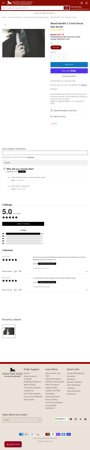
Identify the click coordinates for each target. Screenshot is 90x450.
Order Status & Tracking (30, 377)
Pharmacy (71, 394)
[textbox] (45, 153)
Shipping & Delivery (32, 382)
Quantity (53, 52)
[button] (69, 111)
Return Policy (30, 384)
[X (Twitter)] (80, 419)
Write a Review (23, 224)
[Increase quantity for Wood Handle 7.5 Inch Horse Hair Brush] (63, 56)
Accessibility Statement (50, 406)
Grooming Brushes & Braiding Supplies (36, 17)
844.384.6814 (76, 7)
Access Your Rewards (33, 396)
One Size (56, 47)
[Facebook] (70, 419)
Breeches (71, 376)
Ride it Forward (52, 384)
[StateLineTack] (20, 3)
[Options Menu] (86, 271)
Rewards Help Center (54, 382)
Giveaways (50, 393)
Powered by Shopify (51, 438)
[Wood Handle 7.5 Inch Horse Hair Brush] (8, 331)
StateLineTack (41, 438)
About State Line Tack (52, 374)
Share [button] (55, 124)
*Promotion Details (32, 387)
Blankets (71, 379)
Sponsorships (51, 387)
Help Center (29, 399)
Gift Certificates (74, 385)
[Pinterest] (85, 419)
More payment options (69, 76)
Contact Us (29, 390)
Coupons (71, 388)
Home (4, 17)
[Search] (66, 8)
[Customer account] (81, 3)
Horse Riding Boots (75, 373)
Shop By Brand (73, 391)
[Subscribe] (39, 419)
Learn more (30, 157)
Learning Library (52, 396)
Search (27, 373)
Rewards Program (53, 379)
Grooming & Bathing (15, 17)
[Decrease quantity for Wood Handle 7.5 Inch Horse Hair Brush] (53, 56)
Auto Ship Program (32, 393)
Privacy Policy (51, 399)
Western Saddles (74, 382)
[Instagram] (75, 419)
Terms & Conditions (54, 402)
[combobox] (35, 8)
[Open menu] (3, 2)
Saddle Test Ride (52, 390)
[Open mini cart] (86, 3)
